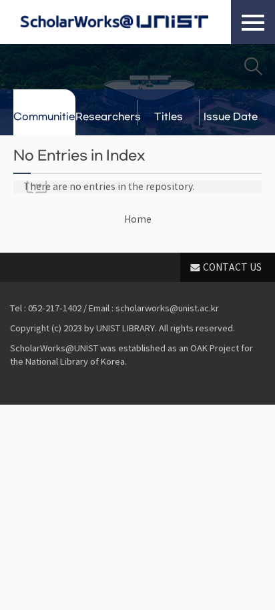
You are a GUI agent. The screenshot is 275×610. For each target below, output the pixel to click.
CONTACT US (232, 267)
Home (138, 219)
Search (253, 66)
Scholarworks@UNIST (114, 22)
